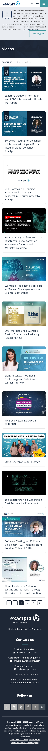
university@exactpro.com (26, 660)
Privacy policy (34, 740)
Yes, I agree (38, 33)
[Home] (11, 3)
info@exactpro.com (26, 652)
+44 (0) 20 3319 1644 (26, 674)
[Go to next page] (39, 602)
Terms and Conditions (19, 740)
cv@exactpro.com (26, 669)
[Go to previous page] (9, 602)
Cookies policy (33, 29)
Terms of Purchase (19, 743)
